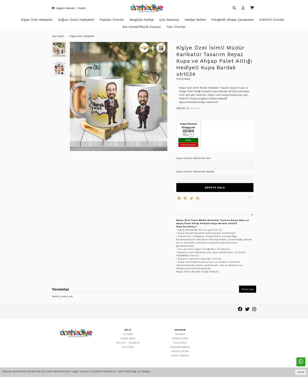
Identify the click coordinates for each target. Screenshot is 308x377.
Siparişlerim (180, 338)
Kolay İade (180, 342)
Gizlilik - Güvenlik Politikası (128, 344)
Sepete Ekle (215, 187)
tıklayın (146, 371)
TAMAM (300, 372)
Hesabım (180, 334)
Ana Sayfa (58, 36)
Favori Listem (180, 351)
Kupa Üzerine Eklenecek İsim (193, 158)
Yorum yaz (247, 289)
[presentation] (73, 89)
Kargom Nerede (65, 8)
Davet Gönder (180, 355)
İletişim (128, 334)
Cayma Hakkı (128, 338)
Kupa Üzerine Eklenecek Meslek (195, 171)
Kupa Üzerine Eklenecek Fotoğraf (188, 127)
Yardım (82, 8)
